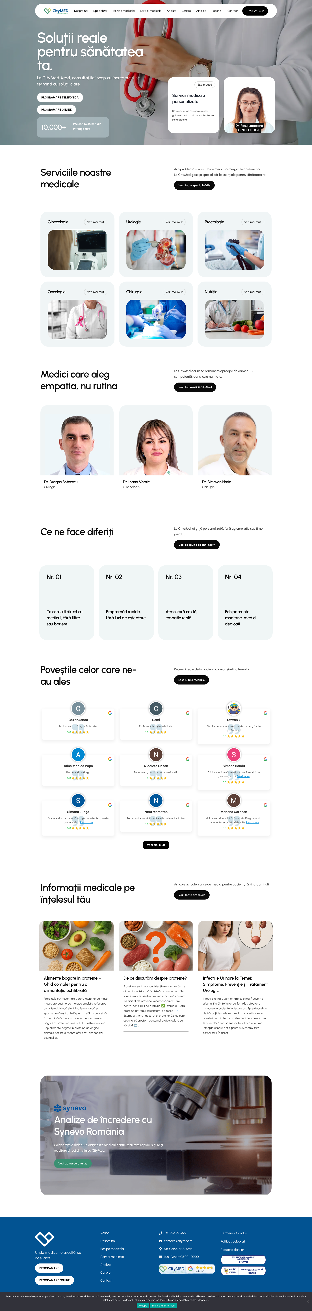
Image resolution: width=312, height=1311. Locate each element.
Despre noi (81, 10)
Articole (201, 10)
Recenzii (217, 10)
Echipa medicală (124, 10)
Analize (171, 10)
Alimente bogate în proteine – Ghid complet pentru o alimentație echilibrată (72, 984)
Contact (233, 10)
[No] (307, 1301)
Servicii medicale (150, 10)
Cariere (186, 10)
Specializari (100, 10)
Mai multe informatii (163, 1305)
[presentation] (76, 946)
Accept (142, 1305)
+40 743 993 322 (175, 1233)
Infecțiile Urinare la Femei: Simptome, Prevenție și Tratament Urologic (235, 984)
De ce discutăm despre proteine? (155, 978)
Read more (243, 776)
